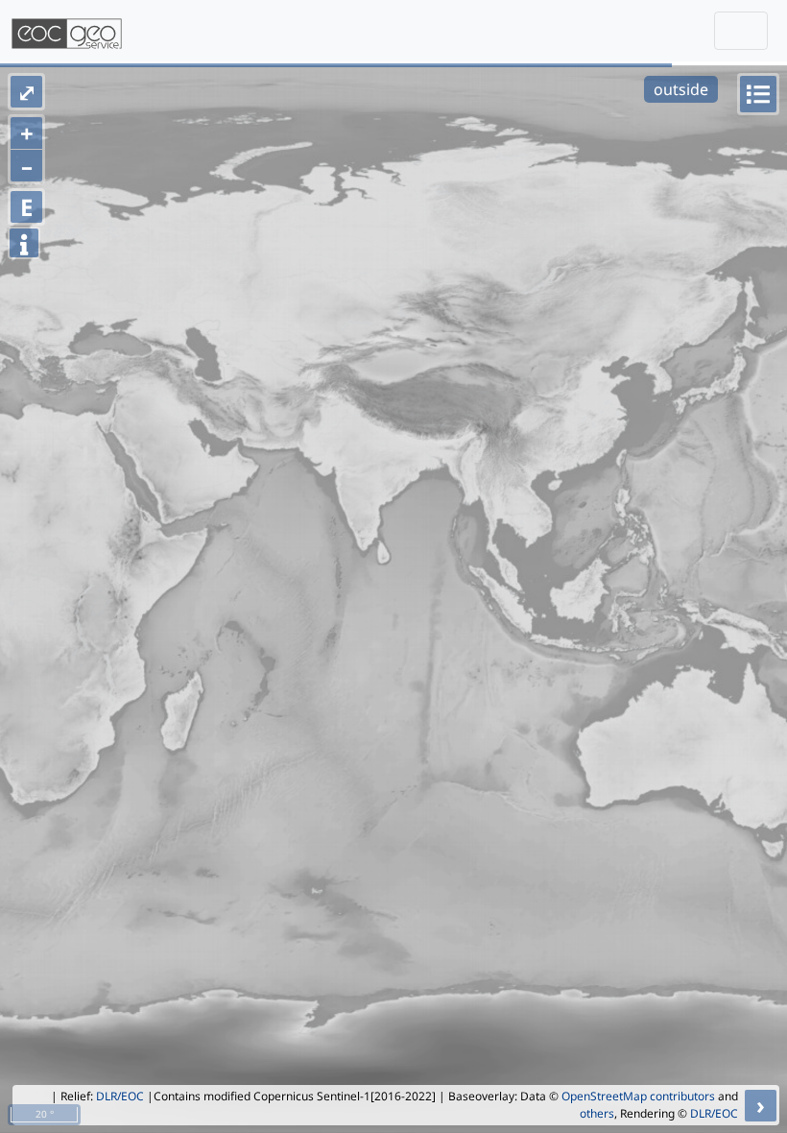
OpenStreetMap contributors (638, 1096)
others (597, 1113)
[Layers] (758, 94)
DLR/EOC (120, 1096)
